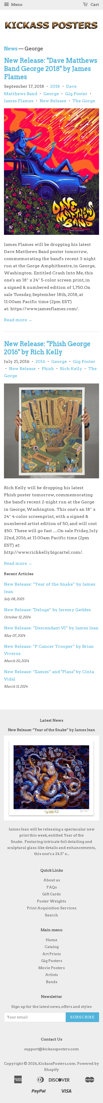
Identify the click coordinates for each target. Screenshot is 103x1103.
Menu (16, 4)
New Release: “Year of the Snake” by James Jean (51, 730)
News (10, 49)
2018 (55, 86)
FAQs (51, 887)
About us (51, 880)
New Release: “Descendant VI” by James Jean (51, 627)
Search (51, 915)
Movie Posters (51, 968)
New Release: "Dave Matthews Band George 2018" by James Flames (50, 69)
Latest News (51, 720)
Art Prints (51, 954)
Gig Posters (51, 961)
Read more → (18, 319)
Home (51, 940)
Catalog (52, 947)
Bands (51, 982)
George (51, 93)
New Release (53, 100)
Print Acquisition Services (51, 908)
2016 (40, 361)
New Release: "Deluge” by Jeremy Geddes (47, 609)
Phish (48, 368)
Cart (94, 4)
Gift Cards (51, 894)
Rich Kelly (71, 368)
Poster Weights (51, 901)
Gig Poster (76, 93)
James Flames (19, 100)
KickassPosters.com (57, 1063)
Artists (51, 975)
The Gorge (83, 100)
